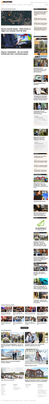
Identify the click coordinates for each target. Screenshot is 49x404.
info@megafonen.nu (43, 391)
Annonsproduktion (16, 389)
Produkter (14, 386)
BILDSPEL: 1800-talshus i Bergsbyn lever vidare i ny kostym (40, 274)
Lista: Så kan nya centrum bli (7, 380)
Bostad (25, 4)
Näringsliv (14, 4)
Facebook (27, 386)
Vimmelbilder (30, 4)
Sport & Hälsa (20, 4)
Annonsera (32, 2)
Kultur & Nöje (8, 4)
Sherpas (34, 400)
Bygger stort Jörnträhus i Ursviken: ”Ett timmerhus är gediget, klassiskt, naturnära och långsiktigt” (36, 380)
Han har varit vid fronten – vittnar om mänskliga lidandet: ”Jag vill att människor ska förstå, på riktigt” (41, 258)
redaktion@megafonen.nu (43, 390)
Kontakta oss (45, 2)
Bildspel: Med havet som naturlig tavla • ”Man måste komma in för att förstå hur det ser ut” (41, 185)
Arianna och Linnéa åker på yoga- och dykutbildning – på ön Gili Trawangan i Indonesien (41, 287)
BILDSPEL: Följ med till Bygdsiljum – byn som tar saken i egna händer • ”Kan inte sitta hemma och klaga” (40, 243)
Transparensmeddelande (38, 123)
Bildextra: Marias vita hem (31, 365)
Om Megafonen (40, 2)
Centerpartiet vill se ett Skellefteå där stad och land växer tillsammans (40, 112)
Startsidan (2, 386)
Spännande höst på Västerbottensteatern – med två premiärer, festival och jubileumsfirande (40, 70)
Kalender (2, 392)
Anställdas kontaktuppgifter (42, 392)
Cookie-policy (26, 400)
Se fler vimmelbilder (24, 327)
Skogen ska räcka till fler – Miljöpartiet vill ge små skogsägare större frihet (40, 138)
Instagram (27, 387)
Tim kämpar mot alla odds (40, 201)
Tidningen (35, 2)
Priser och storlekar (16, 387)
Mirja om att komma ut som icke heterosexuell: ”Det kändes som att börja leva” (40, 214)
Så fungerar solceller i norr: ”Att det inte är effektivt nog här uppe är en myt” (34, 345)
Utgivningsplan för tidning (17, 388)
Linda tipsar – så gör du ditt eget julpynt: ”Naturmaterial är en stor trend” (41, 301)
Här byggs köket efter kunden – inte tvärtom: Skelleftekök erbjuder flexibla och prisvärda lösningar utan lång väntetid (41, 97)
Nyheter (2, 4)
